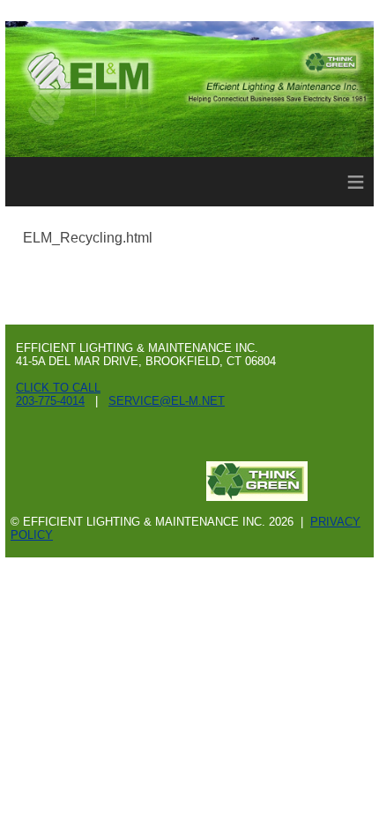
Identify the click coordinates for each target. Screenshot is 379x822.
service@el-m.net (166, 400)
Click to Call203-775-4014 (58, 394)
